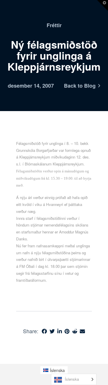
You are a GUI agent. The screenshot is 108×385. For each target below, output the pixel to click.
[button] (102, 5)
